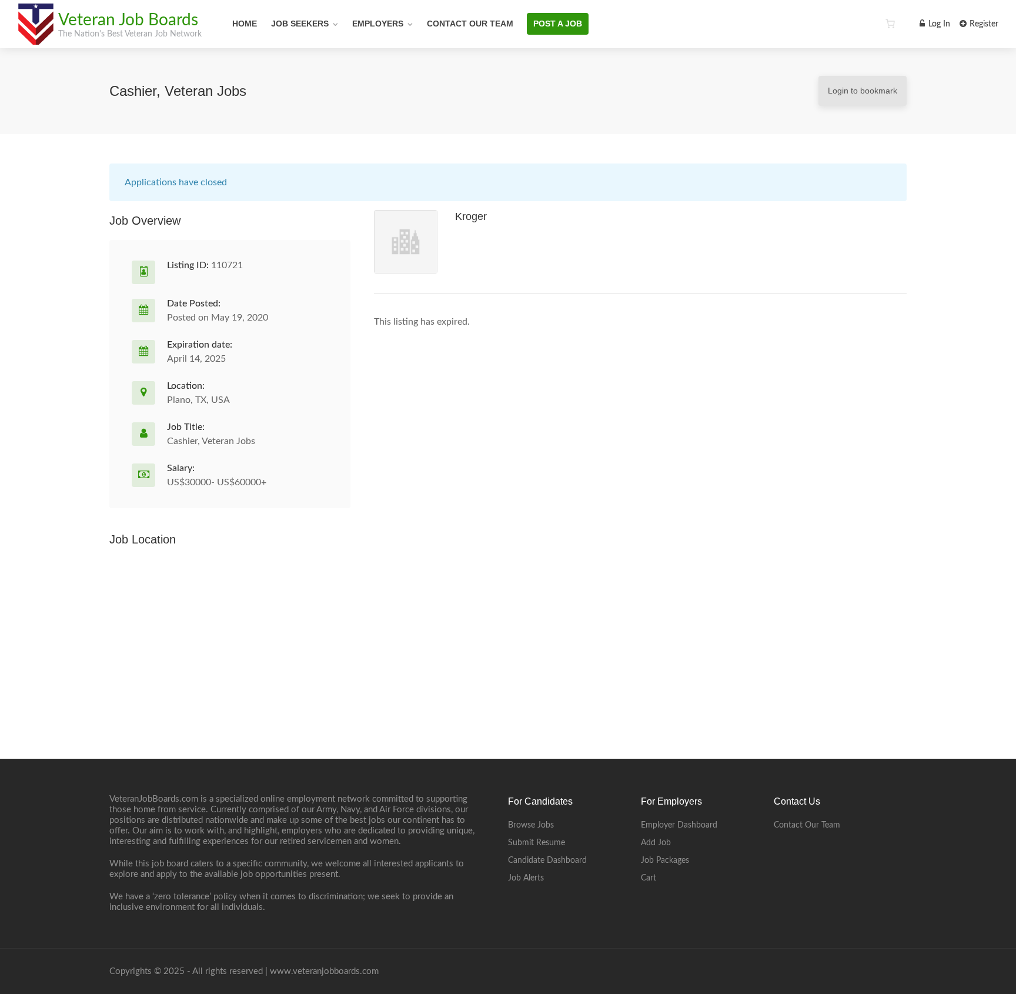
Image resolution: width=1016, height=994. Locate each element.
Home (244, 23)
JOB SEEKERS (300, 23)
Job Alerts (526, 878)
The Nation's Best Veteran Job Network (130, 34)
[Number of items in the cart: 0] (890, 23)
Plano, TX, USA (198, 400)
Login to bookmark (862, 90)
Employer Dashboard (679, 825)
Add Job (656, 843)
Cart (648, 878)
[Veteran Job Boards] (35, 38)
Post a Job (557, 23)
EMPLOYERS (377, 23)
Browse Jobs (531, 825)
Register (982, 24)
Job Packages (665, 860)
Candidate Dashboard (547, 860)
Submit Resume (536, 843)
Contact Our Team (470, 23)
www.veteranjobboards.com (324, 971)
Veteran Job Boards (128, 20)
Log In (938, 24)
